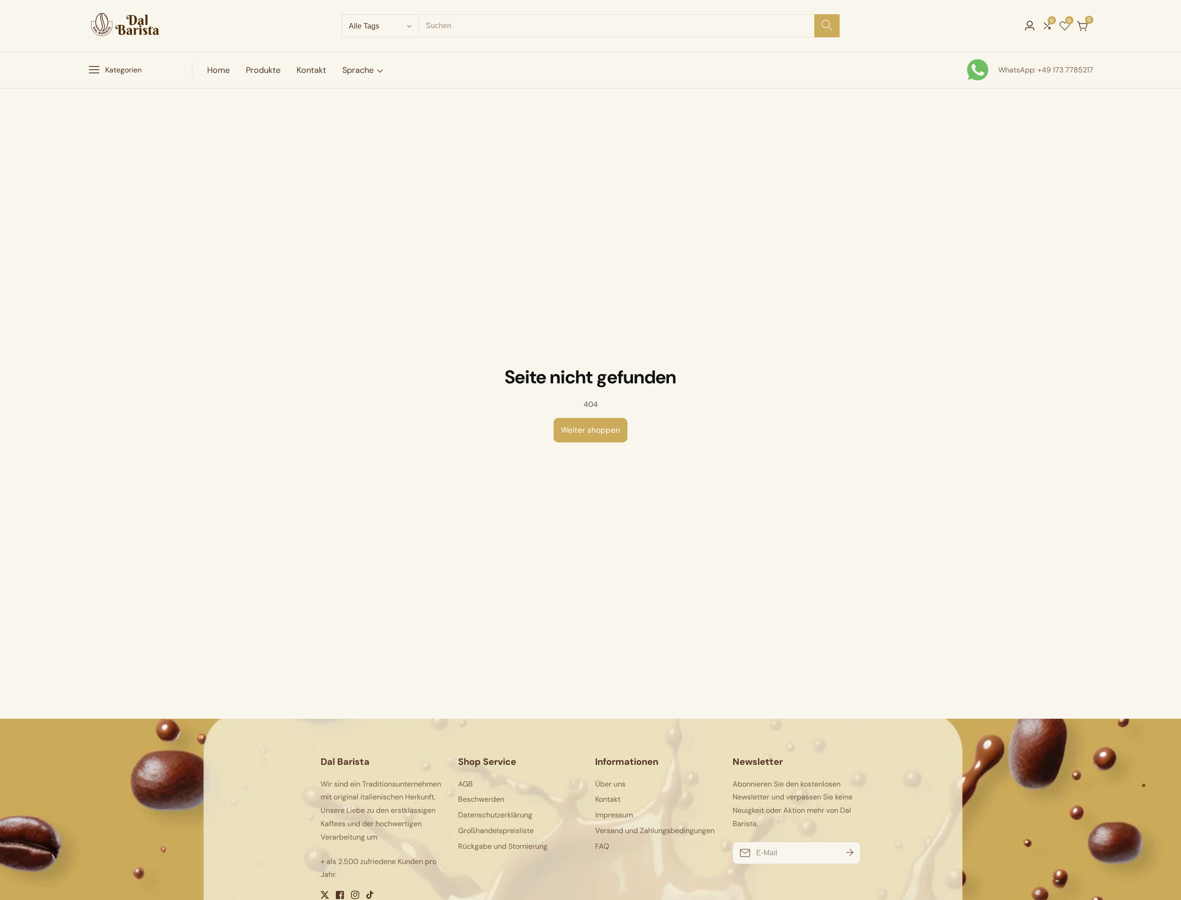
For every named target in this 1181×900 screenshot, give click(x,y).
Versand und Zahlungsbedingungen (655, 830)
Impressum (614, 815)
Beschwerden (481, 799)
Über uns (610, 784)
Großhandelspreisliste (496, 830)
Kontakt (311, 70)
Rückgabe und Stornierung (503, 846)
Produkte (263, 70)
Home (218, 70)
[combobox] (629, 25)
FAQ (602, 846)
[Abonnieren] (849, 852)
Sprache (358, 70)
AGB (465, 784)
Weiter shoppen (590, 430)
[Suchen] (827, 25)
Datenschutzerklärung (495, 815)
